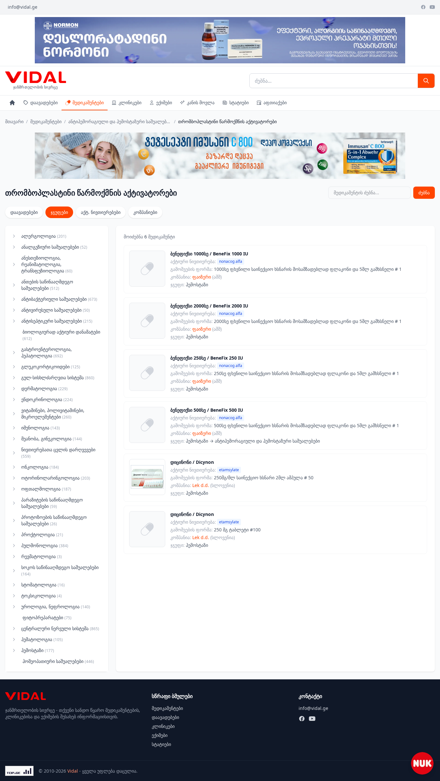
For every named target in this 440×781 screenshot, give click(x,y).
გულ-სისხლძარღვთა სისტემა (57, 377)
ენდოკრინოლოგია (47, 399)
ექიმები (164, 102)
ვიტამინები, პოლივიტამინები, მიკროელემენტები (52, 413)
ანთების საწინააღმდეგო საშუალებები (47, 285)
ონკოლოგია (40, 467)
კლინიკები (130, 102)
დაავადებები (44, 102)
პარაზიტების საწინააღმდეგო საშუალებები (52, 503)
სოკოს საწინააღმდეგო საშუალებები (60, 570)
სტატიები (239, 102)
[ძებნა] (426, 81)
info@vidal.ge (22, 7)
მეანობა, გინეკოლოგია (51, 439)
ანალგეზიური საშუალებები (54, 247)
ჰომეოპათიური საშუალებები (58, 661)
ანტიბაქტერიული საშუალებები (59, 299)
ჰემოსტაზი (37, 650)
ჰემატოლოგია (42, 639)
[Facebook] (423, 7)
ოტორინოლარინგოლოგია (55, 478)
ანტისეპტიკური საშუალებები (56, 321)
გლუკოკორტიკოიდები (50, 366)
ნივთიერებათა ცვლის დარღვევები (58, 452)
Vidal (72, 771)
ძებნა (424, 192)
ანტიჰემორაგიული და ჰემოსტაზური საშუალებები (119, 121)
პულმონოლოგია (44, 545)
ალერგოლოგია (43, 236)
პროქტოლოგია (42, 534)
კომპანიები (145, 212)
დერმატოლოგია (44, 388)
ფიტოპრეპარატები (47, 617)
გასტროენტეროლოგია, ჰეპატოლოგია (46, 352)
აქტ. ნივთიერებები (100, 212)
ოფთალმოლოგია (46, 489)
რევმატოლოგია (41, 556)
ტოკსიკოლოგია (41, 596)
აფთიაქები (275, 102)
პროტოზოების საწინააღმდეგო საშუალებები (54, 520)
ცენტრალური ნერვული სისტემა (60, 628)
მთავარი (14, 121)
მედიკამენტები (88, 102)
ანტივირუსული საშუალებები (55, 310)
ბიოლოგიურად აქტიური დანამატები (61, 335)
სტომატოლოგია (43, 585)
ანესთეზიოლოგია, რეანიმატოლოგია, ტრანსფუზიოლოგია (46, 264)
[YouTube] (432, 7)
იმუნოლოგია (40, 428)
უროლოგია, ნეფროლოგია (55, 606)
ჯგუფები (59, 212)
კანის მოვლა (201, 102)
